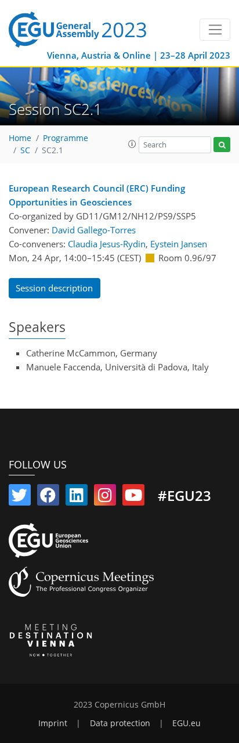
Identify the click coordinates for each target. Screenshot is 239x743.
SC (25, 150)
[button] (132, 144)
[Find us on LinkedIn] (77, 497)
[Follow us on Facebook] (48, 497)
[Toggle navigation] (215, 30)
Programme (65, 138)
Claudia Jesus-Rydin (107, 244)
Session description (54, 288)
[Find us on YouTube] (133, 497)
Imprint (52, 723)
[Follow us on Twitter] (20, 497)
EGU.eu (186, 723)
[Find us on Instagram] (105, 497)
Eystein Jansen (178, 244)
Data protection (120, 723)
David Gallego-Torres (94, 230)
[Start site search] (221, 145)
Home (20, 138)
